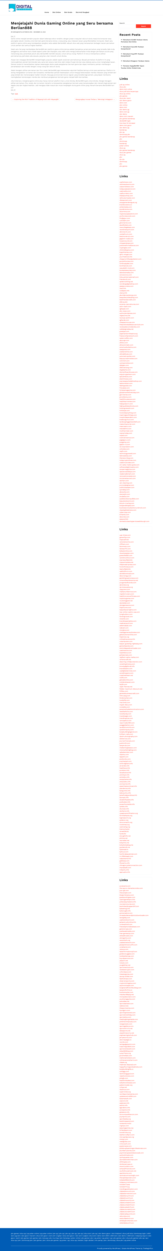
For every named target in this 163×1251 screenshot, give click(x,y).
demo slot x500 (103, 1236)
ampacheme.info (126, 779)
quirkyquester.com (126, 1157)
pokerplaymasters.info (128, 902)
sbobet (80, 1240)
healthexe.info (125, 768)
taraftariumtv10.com (127, 727)
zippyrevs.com (125, 589)
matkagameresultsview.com (130, 632)
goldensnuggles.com (127, 954)
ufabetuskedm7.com (127, 1207)
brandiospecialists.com (128, 621)
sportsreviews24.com (127, 1049)
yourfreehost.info (126, 257)
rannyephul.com (125, 720)
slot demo (123, 114)
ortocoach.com (125, 1144)
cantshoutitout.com (127, 558)
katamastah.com (126, 1098)
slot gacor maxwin (28, 1236)
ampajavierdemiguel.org (128, 202)
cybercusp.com (125, 512)
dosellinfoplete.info (127, 800)
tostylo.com (124, 963)
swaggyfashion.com (127, 725)
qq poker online (33, 1233)
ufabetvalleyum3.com (127, 1214)
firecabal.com (125, 388)
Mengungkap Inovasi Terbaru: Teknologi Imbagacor (94, 99)
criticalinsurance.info (127, 639)
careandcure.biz (125, 1123)
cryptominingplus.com (128, 983)
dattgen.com (124, 365)
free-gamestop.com (127, 933)
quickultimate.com (126, 1155)
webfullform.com (126, 571)
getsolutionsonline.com (128, 635)
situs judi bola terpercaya (129, 91)
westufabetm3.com (127, 1218)
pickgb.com (124, 1078)
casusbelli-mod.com (127, 268)
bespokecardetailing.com (129, 297)
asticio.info (124, 1105)
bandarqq (123, 130)
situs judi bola (128, 1233)
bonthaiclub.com (126, 266)
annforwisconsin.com (127, 216)
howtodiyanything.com (128, 413)
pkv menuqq (43, 1238)
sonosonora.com (126, 275)
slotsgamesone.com (127, 605)
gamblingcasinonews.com (129, 578)
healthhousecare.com (127, 399)
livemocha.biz (125, 829)
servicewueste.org (126, 587)
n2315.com (123, 678)
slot (16, 94)
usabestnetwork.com (127, 942)
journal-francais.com (127, 741)
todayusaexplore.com (127, 189)
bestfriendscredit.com (128, 300)
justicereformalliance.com (129, 245)
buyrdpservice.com (126, 958)
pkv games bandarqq (127, 118)
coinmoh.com (125, 361)
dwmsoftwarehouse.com (129, 372)
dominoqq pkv (125, 134)
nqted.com (123, 435)
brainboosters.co (126, 205)
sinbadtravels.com (126, 936)
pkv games (123, 96)
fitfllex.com (124, 691)
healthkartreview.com (127, 401)
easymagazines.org (126, 1128)
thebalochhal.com (126, 196)
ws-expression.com (127, 447)
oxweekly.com (125, 707)
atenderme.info (125, 788)
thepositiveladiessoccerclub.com (132, 324)
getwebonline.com (126, 680)
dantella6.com (125, 603)
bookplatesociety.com (128, 270)
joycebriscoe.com (126, 209)
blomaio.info (124, 797)
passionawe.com (126, 1146)
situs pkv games (125, 152)
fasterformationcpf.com (128, 951)
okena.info (123, 293)
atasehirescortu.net (127, 1033)
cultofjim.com (125, 220)
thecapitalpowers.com (128, 1178)
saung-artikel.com (126, 976)
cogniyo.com (124, 1126)
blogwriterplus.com (127, 895)
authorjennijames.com (128, 313)
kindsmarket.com (126, 698)
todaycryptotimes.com (128, 460)
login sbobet (89, 1240)
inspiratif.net (124, 540)
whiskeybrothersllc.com (128, 1221)
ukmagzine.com (125, 938)
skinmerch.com (125, 232)
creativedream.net (126, 675)
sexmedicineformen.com (129, 1160)
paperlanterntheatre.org (128, 334)
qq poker (97, 1238)
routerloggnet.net (126, 601)
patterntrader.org (126, 1085)
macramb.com (125, 702)
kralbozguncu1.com (127, 419)
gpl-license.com (125, 395)
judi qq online (125, 85)
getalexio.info (124, 1112)
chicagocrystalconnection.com (131, 865)
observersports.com (127, 981)
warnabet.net (124, 840)
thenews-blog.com (126, 458)
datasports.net (125, 1031)
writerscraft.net (125, 659)
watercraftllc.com (126, 338)
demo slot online (126, 89)
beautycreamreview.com (128, 358)
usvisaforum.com (126, 234)
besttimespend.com (127, 1121)
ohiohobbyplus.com (127, 250)
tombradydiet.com (126, 263)
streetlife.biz (124, 831)
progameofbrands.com (128, 583)
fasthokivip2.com (126, 979)
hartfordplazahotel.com (128, 854)
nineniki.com (124, 619)
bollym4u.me (124, 843)
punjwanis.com (125, 886)
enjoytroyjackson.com (128, 374)
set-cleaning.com (126, 483)
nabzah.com (124, 628)
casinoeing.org (125, 827)
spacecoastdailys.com (128, 472)
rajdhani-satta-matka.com (129, 657)
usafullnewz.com (126, 182)
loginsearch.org (125, 818)
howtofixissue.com (126, 567)
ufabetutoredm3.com (127, 1209)
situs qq (122, 148)
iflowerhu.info (125, 863)
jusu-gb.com (124, 890)
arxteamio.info (125, 1110)
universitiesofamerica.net (129, 580)
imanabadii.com (125, 867)
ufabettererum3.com (127, 1191)
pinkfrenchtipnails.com (128, 1022)
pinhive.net (124, 838)
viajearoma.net (125, 315)
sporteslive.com (125, 1017)
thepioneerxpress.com (128, 564)
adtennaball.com (126, 625)
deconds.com (124, 517)
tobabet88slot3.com (127, 1180)
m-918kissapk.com (126, 856)
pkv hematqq (65, 1238)
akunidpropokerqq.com (128, 295)
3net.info (123, 288)
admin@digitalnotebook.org (22, 32)
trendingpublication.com (129, 1189)
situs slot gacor (42, 1236)
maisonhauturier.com (127, 424)
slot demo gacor (126, 100)
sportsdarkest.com (126, 1003)
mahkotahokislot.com (128, 1058)
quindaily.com (125, 490)
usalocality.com (125, 191)
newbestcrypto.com (127, 970)
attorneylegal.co (125, 1040)
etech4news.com (126, 379)
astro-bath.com (125, 306)
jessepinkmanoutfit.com (128, 945)
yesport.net (124, 961)
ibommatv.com (125, 546)
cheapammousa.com (127, 322)
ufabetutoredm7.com (127, 1212)
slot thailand (116, 1233)
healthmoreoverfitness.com (130, 596)
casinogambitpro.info (127, 899)
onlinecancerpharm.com (128, 1060)
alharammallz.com (126, 345)
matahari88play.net (127, 994)
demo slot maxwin (126, 116)
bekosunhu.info (125, 793)
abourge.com (124, 340)
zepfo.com (123, 451)
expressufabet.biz (126, 560)
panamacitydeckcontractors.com (132, 709)
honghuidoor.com (126, 614)
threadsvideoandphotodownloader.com (134, 915)
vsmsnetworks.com (127, 542)
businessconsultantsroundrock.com (133, 508)
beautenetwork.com (127, 501)
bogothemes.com (126, 252)
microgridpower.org (127, 1137)
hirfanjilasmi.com (126, 1130)
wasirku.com (124, 754)
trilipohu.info (124, 870)
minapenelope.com (126, 243)
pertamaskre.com (126, 913)
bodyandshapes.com (127, 505)
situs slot (87, 1233)
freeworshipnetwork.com (129, 336)
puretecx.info (124, 770)
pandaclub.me (125, 847)
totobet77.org (125, 1187)
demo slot (123, 103)
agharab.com (124, 320)
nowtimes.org (125, 825)
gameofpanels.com (126, 646)
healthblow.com (125, 653)
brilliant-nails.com (126, 734)
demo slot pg (124, 112)
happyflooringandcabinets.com (131, 1067)
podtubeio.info (125, 802)
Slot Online (56, 12)
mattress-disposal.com (128, 1065)
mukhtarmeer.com (126, 431)
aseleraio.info (124, 1103)
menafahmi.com (125, 429)
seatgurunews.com (126, 286)
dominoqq (123, 141)
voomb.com (124, 1042)
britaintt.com (124, 514)
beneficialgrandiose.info (128, 795)
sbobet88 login (125, 121)
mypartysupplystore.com (129, 214)
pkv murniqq (54, 1238)
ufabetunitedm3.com (127, 1203)
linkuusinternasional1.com (129, 277)
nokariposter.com (126, 641)
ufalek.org (123, 1062)
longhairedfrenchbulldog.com (130, 988)
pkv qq (122, 132)
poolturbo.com (125, 759)
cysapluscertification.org (129, 813)
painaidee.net (124, 1001)
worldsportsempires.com (129, 1094)
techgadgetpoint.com (127, 1044)
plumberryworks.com (127, 1150)
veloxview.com (125, 1216)
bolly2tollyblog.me (126, 845)
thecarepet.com (125, 893)
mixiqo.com (124, 1139)
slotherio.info (124, 811)
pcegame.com (125, 442)
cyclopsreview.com (126, 363)
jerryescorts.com (126, 1037)
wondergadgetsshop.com (129, 284)
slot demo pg (124, 109)
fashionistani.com (126, 383)
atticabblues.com (126, 354)
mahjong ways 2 (141, 1236)
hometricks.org (125, 1132)
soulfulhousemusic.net (128, 1171)
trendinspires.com (126, 718)
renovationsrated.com (128, 476)
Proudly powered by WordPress (109, 1248)
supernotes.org (125, 1092)
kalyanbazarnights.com (128, 610)
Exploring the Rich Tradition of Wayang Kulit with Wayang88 (36, 99)
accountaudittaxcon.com (129, 1114)
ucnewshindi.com (126, 924)
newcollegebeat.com (127, 227)
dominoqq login (140, 1233)
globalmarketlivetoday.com (129, 392)
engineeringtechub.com (128, 1035)
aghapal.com (124, 309)
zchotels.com (124, 449)
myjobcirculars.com (127, 594)
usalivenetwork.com (127, 920)
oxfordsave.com (125, 972)
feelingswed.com (126, 386)
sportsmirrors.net (126, 1028)
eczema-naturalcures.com (129, 304)
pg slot (17, 1236)
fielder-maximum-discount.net (131, 689)
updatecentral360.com (128, 1096)
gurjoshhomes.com (126, 261)
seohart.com (124, 481)
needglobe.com (125, 1141)
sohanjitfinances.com (127, 1169)
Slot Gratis (68, 12)
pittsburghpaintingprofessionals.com (133, 1148)
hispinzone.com (125, 607)
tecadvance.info (125, 772)
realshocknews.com (127, 1076)
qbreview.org (124, 585)
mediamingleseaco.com (128, 748)
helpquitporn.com (126, 404)
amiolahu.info (125, 777)
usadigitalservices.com (128, 671)
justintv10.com (125, 743)
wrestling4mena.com (127, 664)
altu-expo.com (125, 311)
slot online (123, 105)
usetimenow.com (126, 650)
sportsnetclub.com (126, 967)
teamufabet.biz (125, 569)
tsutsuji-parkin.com (127, 318)
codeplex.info (124, 291)
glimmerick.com (125, 223)
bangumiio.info (125, 791)
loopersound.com (126, 241)
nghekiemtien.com (126, 752)
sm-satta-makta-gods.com (129, 465)
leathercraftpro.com (127, 1135)
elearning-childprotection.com (131, 662)
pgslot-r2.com (125, 444)
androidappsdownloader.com (130, 648)
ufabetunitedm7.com (127, 1205)
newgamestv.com (126, 1024)
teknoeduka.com (126, 456)
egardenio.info (125, 1108)
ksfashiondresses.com (128, 1083)
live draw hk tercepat (127, 123)
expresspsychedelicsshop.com (131, 381)
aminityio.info (124, 775)
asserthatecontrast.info (128, 786)
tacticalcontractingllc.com (129, 1175)
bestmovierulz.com (127, 236)
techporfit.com (125, 549)
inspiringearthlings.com (128, 415)
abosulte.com (125, 492)
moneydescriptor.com (128, 997)
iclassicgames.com (126, 974)
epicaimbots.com (126, 377)
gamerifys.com (125, 537)
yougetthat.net (125, 965)
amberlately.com (126, 207)
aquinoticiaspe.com (127, 985)
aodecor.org (124, 820)
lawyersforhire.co (126, 990)
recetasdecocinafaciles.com (130, 327)
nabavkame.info (125, 858)
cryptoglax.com (125, 248)
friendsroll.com (125, 279)
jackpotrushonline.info (128, 922)
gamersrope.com (126, 929)
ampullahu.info (125, 782)
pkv (121, 139)
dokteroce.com (125, 739)
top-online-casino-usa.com (130, 612)
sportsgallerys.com (126, 1026)
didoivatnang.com (126, 367)
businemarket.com (126, 992)
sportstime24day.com (127, 1015)
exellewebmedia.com (127, 931)
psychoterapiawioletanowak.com (132, 1153)
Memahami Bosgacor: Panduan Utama (136, 61)
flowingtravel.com (126, 616)
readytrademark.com (127, 474)
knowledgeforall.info (127, 666)
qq (111, 1238)
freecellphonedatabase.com (130, 927)
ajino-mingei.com (126, 254)
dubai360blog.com (126, 1051)
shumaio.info (124, 809)
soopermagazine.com (127, 469)
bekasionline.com (126, 551)
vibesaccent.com (126, 200)
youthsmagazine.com (127, 999)
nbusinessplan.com (127, 553)
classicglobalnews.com (128, 510)
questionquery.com (127, 730)
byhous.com (124, 852)
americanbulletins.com (128, 347)
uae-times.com (125, 535)
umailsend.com (125, 947)
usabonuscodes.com (127, 462)
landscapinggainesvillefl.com (130, 422)
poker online (124, 146)
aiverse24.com (125, 494)
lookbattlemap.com (127, 956)
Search (122, 23)
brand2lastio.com (126, 668)
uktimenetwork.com (127, 184)
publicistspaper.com (127, 487)
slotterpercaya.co (126, 1164)
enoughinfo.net (125, 836)
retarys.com (124, 949)
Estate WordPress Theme (131, 1248)
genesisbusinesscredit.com (129, 693)
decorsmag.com (125, 576)
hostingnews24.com (127, 408)
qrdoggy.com (124, 1071)
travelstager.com (126, 716)
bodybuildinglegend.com (128, 732)
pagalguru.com (125, 440)
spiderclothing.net (126, 282)
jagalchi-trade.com (126, 239)
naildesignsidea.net (126, 329)
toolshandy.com (125, 714)
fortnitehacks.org (126, 815)
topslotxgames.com (127, 598)
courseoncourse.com (127, 904)
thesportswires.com (127, 1008)
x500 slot (113, 1236)
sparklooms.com (126, 1173)
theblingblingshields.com (129, 1019)
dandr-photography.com (128, 736)
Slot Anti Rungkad (82, 12)
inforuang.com (125, 696)
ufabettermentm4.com (128, 1193)
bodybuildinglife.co (126, 1069)
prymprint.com (125, 1117)
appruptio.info (125, 872)
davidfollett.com (125, 225)
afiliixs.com (124, 343)
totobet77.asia (125, 1184)
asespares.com (125, 349)
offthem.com (124, 544)
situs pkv (123, 87)
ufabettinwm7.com (126, 1198)
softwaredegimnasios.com (129, 467)
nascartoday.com (126, 433)
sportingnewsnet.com (127, 1013)
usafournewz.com (126, 193)
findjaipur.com (125, 218)
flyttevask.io (124, 849)
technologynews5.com (128, 453)
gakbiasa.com (124, 861)
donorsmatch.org (126, 822)
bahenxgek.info (125, 911)
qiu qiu (122, 159)
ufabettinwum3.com (127, 1200)
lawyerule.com (125, 745)
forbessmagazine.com (128, 390)
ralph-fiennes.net (126, 687)
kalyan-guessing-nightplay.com (131, 644)
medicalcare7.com (126, 623)
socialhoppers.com (126, 673)
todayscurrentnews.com (128, 1182)
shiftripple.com (125, 1162)
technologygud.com (127, 1074)
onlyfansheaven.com (127, 682)
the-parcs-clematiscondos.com (131, 888)
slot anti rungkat (55, 1236)
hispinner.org (124, 637)
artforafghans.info (126, 763)
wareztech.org (125, 940)
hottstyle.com (125, 410)
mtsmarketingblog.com (128, 750)
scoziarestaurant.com (128, 478)
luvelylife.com (125, 700)
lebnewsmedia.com (127, 272)
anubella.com (124, 496)
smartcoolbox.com (126, 1166)
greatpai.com (124, 331)
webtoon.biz (124, 1006)
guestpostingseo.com (127, 897)
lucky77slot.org (125, 1053)
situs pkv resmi (125, 98)
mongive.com (124, 630)
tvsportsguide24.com (127, 1046)
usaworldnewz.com (127, 187)
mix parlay (99, 1240)
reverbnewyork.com (127, 230)
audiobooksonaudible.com (129, 499)
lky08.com (123, 684)
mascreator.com (125, 426)
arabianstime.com (126, 352)
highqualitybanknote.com (129, 406)
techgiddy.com (125, 918)
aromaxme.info (125, 784)
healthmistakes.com (127, 1080)
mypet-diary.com (126, 705)
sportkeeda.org (125, 1119)
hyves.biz (123, 834)
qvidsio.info (124, 806)
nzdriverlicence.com (127, 438)
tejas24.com (124, 757)
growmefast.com (126, 1055)
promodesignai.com (127, 485)
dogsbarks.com (125, 370)
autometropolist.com (127, 356)
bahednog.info (125, 908)
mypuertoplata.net (126, 562)
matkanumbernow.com (128, 592)
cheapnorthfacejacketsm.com (130, 259)
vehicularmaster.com (127, 198)
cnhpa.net (123, 1087)
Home (47, 12)
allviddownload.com (127, 573)
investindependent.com (128, 417)
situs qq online (125, 94)
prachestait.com (125, 761)
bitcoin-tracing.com (127, 503)
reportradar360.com (127, 723)
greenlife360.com (126, 555)
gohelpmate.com (126, 655)
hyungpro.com (125, 1010)
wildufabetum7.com (127, 1223)
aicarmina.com (125, 211)
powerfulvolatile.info (127, 804)
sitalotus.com (125, 1089)
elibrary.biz (124, 302)
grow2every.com (125, 397)
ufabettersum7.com (127, 1196)
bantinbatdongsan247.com (129, 906)
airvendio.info (124, 766)
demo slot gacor (126, 125)
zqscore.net (124, 1101)
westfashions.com (126, 711)
